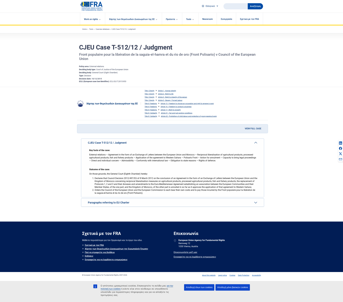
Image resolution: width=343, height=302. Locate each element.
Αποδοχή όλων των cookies (199, 287)
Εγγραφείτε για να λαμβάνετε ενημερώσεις (106, 259)
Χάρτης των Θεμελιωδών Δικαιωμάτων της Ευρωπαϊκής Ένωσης (116, 249)
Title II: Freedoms (151, 104)
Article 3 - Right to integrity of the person (172, 97)
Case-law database (102, 29)
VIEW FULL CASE (253, 128)
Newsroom (207, 19)
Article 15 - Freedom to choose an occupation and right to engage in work (187, 104)
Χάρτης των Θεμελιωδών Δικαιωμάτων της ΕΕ (112, 103)
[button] (340, 143)
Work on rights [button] (91, 19)
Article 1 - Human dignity (167, 91)
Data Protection (243, 275)
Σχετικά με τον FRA (94, 245)
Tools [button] (188, 19)
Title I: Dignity (149, 91)
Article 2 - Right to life (165, 94)
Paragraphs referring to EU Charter (108, 202)
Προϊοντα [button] (170, 19)
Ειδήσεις (89, 256)
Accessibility (256, 275)
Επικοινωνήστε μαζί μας (185, 252)
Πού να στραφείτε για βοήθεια (100, 252)
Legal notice (222, 275)
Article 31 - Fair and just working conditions (176, 113)
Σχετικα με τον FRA (249, 19)
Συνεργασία (226, 19)
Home (84, 29)
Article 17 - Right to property (171, 110)
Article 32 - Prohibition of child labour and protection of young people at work (189, 116)
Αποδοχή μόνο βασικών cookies (232, 287)
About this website (208, 275)
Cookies (232, 275)
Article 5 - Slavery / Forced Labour (170, 100)
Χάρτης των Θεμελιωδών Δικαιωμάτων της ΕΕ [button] (132, 19)
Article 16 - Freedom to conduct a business (176, 107)
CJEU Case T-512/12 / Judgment (124, 29)
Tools (91, 29)
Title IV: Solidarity (151, 113)
